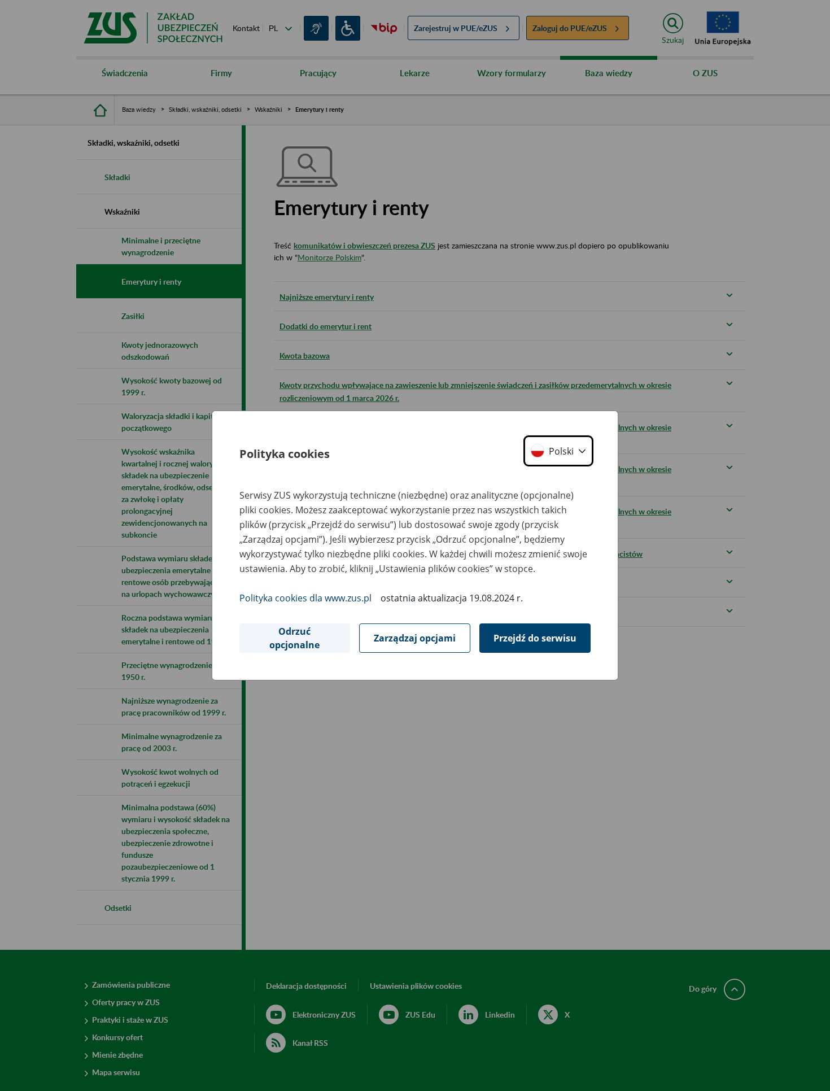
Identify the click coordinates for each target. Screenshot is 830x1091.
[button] (558, 451)
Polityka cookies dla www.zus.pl (305, 598)
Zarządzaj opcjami (415, 638)
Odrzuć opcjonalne (294, 638)
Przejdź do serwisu (534, 638)
